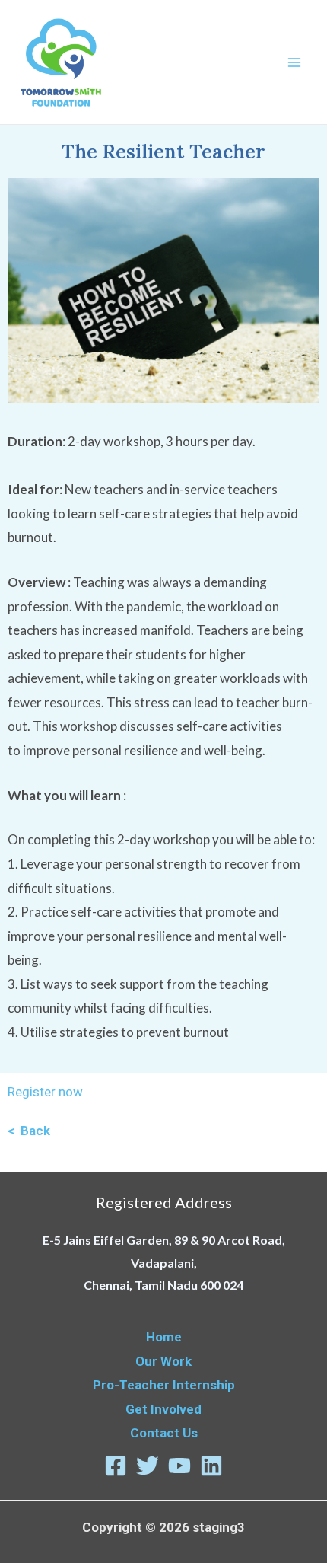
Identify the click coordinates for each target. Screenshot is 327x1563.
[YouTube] (179, 1465)
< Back (29, 1130)
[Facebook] (115, 1465)
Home (164, 1336)
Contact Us (164, 1432)
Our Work (163, 1361)
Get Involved (163, 1409)
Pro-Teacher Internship (164, 1384)
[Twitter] (147, 1465)
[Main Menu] (295, 62)
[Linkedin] (211, 1465)
